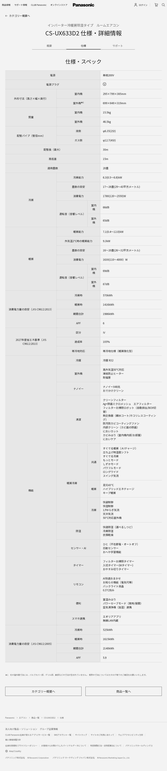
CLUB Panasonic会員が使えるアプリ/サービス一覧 (27, 734)
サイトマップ (81, 734)
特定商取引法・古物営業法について (105, 745)
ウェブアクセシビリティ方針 (130, 734)
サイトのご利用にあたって (102, 734)
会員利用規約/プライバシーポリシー (21, 745)
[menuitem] (6, 5)
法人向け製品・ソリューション (21, 729)
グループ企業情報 (49, 729)
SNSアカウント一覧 (62, 734)
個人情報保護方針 (13, 739)
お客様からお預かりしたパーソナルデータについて (63, 745)
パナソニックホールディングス (139, 745)
